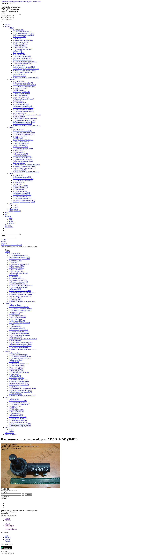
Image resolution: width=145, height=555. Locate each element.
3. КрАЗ (11, 127)
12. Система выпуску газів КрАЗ (24, 132)
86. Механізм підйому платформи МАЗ (26, 77)
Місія (10, 218)
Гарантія (9, 1)
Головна (7, 24)
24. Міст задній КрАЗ (20, 145)
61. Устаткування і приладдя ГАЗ (24, 202)
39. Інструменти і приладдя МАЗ (24, 67)
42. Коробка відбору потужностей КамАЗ (27, 115)
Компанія (8, 216)
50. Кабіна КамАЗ (19, 117)
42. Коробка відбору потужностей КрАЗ (26, 164)
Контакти (8, 225)
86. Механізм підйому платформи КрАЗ (26, 172)
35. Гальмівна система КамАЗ (23, 109)
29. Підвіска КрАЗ (19, 152)
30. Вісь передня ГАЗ (20, 191)
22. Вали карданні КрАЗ (21, 141)
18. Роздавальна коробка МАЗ (23, 40)
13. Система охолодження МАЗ (23, 35)
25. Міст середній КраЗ (20, 147)
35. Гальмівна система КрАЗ (22, 159)
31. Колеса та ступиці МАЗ (22, 56)
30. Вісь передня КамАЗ (21, 104)
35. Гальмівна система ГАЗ (22, 196)
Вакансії (11, 221)
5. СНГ (11, 203)
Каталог (7, 26)
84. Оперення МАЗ (19, 74)
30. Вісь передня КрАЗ (20, 154)
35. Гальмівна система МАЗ (22, 60)
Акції (6, 212)
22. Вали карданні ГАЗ (20, 186)
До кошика (28, 494)
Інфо (6, 214)
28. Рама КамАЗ (18, 101)
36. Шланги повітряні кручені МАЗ (24, 62)
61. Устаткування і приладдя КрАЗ (24, 168)
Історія (11, 219)
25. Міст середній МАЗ (20, 47)
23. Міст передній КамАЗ (21, 93)
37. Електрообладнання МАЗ (22, 63)
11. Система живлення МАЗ (22, 31)
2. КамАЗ (12, 79)
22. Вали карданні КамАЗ (21, 92)
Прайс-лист (36, 1)
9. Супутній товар (15, 211)
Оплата (3, 1)
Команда (11, 223)
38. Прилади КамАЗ (19, 113)
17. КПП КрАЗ (18, 138)
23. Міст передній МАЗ (20, 44)
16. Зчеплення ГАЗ (19, 182)
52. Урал (15, 207)
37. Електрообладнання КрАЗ (23, 161)
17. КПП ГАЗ (17, 184)
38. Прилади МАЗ (19, 65)
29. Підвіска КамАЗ (19, 102)
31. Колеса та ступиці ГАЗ (21, 193)
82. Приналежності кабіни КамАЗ (24, 122)
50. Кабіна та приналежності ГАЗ (24, 200)
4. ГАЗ (11, 173)
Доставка (8, 537)
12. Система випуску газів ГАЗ (23, 179)
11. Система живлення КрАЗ (22, 131)
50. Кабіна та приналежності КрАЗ (24, 166)
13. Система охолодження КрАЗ (23, 134)
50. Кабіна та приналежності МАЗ (24, 70)
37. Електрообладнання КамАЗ (23, 111)
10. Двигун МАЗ (18, 30)
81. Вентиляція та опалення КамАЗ (24, 120)
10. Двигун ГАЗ (18, 175)
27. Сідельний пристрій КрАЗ (23, 148)
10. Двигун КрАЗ (18, 129)
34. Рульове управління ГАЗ (22, 195)
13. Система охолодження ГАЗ (23, 180)
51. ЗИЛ (15, 205)
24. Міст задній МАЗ (20, 46)
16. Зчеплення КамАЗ (20, 88)
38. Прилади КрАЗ (19, 163)
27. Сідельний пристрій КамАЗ (23, 99)
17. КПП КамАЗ (18, 90)
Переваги (15, 1)
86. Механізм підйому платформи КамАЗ (26, 125)
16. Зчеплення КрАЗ (19, 136)
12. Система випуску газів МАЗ (23, 33)
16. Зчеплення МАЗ (19, 37)
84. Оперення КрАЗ (19, 170)
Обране (4, 498)
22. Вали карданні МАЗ (21, 42)
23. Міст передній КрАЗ (21, 143)
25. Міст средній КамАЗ (21, 97)
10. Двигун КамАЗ (19, 81)
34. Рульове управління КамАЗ (23, 108)
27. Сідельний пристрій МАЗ (22, 49)
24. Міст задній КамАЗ (20, 95)
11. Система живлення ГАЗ (22, 177)
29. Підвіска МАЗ (18, 53)
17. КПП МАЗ (17, 38)
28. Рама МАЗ (17, 51)
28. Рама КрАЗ (17, 150)
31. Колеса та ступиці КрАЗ (22, 156)
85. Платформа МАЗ (19, 76)
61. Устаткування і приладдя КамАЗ (25, 118)
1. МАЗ (11, 28)
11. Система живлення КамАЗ (23, 83)
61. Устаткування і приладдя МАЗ (24, 72)
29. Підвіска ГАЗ (18, 189)
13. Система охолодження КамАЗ (24, 86)
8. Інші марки (13, 209)
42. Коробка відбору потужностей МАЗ (26, 69)
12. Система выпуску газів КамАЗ (24, 85)
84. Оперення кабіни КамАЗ (22, 124)
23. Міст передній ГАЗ (20, 188)
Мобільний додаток (25, 1)
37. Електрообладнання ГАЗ (22, 198)
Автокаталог (9, 227)
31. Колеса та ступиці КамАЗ (22, 106)
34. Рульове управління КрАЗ (23, 157)
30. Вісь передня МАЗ (20, 54)
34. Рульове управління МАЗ (22, 58)
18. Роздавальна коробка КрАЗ (23, 140)
